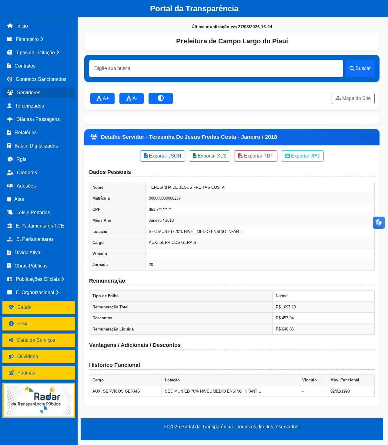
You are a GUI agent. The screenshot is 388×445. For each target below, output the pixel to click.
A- (134, 98)
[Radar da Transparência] (39, 400)
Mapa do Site (356, 98)
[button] (38, 39)
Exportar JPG (305, 155)
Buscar (363, 68)
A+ (105, 98)
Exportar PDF (258, 155)
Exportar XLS (211, 155)
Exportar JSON (164, 155)
